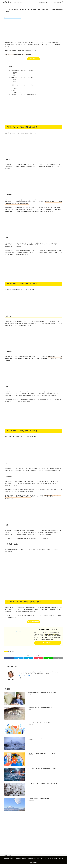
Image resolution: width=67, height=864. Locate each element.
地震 (10, 651)
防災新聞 (6, 2)
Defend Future (19, 631)
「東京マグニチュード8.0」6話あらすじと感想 (22, 70)
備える (42, 858)
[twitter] (20, 678)
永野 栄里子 (11, 679)
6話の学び (15, 73)
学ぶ (6, 651)
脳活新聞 (29, 860)
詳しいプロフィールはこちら (26, 675)
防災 (13, 651)
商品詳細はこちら (48, 643)
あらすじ (15, 72)
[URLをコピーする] (58, 658)
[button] (9, 658)
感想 (14, 75)
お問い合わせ (23, 858)
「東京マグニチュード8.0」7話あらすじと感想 (22, 77)
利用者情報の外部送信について (33, 858)
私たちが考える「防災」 (57, 858)
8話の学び (15, 88)
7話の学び (15, 81)
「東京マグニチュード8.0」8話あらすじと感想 (22, 85)
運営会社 (7, 858)
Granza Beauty (40, 860)
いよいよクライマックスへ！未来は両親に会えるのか (23, 94)
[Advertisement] (33, 32)
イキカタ (34, 860)
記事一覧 (11, 858)
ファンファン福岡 (23, 860)
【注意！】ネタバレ (17, 92)
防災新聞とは (17, 858)
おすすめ (49, 858)
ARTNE (46, 860)
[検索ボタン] (62, 2)
